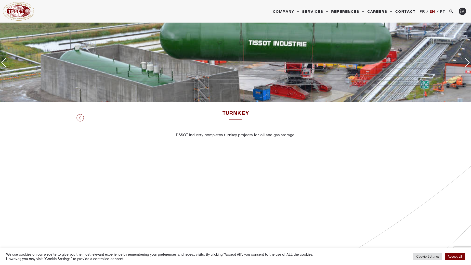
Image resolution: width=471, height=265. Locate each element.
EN (432, 11)
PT (442, 11)
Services (312, 11)
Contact (405, 11)
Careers (377, 11)
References (345, 11)
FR (422, 11)
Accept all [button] (455, 256)
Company (283, 11)
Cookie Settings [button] (427, 256)
